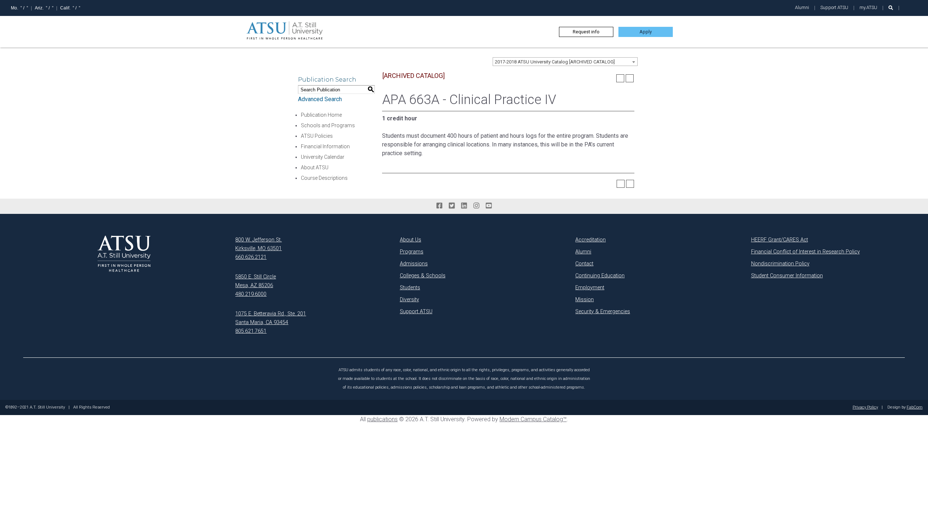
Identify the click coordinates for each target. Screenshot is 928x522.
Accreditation (590, 240)
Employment (589, 288)
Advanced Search (320, 99)
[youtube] (488, 206)
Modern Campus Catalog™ (533, 419)
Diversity (409, 300)
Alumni (802, 7)
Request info (586, 31)
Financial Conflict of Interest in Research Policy (805, 252)
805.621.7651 (250, 331)
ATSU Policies (317, 136)
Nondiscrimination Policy (780, 264)
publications (382, 419)
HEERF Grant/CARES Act (779, 240)
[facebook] (439, 206)
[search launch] (890, 8)
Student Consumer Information (787, 276)
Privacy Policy (865, 407)
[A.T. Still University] (124, 254)
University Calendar (322, 157)
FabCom (915, 407)
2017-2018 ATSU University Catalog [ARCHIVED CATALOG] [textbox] (555, 62)
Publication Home (321, 115)
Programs (411, 252)
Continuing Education (600, 276)
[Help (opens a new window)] (630, 78)
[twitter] (452, 206)
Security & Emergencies (602, 311)
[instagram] (476, 206)
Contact (584, 264)
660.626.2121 (250, 257)
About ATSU (314, 167)
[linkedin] (464, 206)
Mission (584, 300)
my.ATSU (868, 7)
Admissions (414, 264)
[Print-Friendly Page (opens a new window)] (620, 78)
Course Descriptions (324, 178)
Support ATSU (834, 7)
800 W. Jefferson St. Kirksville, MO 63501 (258, 244)
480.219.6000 (250, 294)
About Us (410, 240)
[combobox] (565, 61)
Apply (645, 31)
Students (410, 288)
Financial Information (325, 146)
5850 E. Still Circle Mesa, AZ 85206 (255, 281)
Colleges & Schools (423, 276)
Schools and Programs (328, 125)
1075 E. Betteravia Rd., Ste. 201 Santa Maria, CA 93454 (270, 318)
